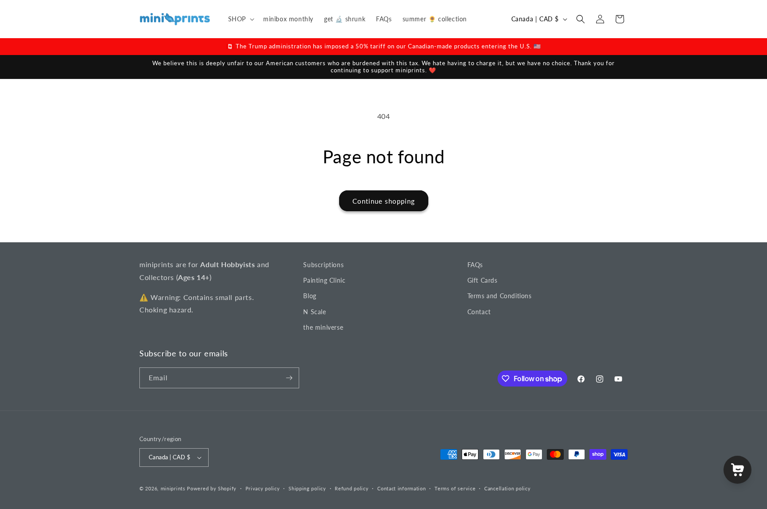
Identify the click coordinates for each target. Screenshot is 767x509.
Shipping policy (307, 488)
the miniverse (323, 327)
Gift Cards (482, 280)
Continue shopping (383, 201)
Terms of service (455, 488)
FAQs (475, 264)
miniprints (174, 488)
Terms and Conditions (499, 296)
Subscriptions (323, 264)
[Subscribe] (289, 377)
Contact (479, 312)
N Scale (314, 312)
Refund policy (351, 488)
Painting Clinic (324, 280)
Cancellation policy (507, 488)
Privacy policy (262, 488)
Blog (309, 296)
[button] (240, 19)
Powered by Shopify (212, 488)
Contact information (401, 488)
